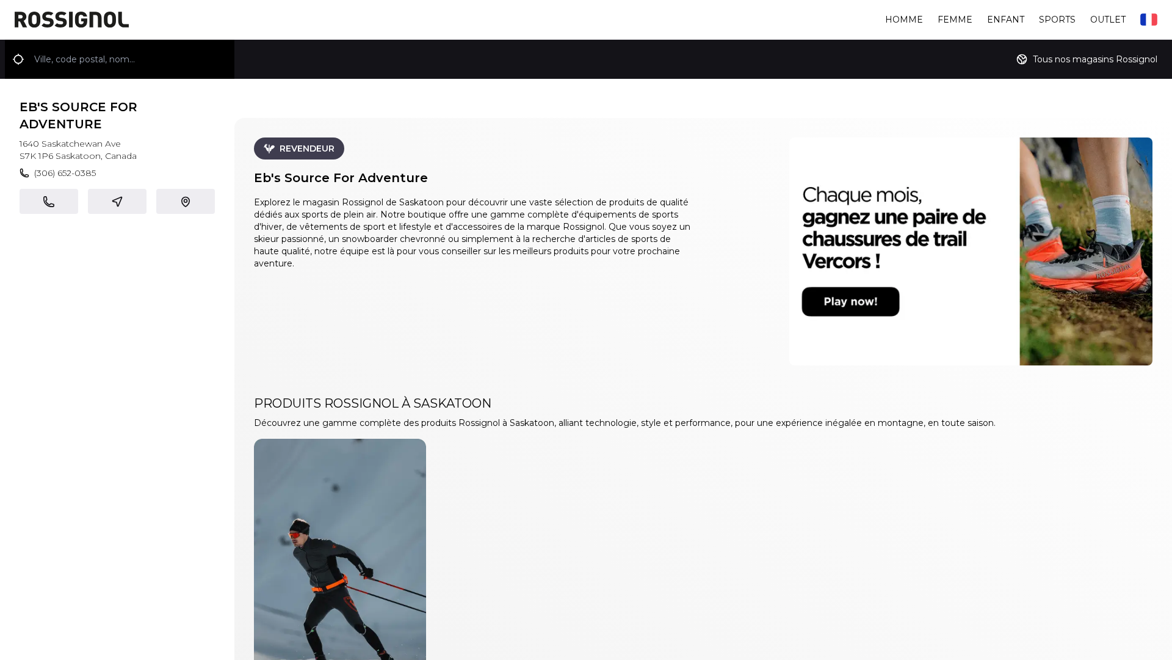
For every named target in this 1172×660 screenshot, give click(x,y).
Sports (1057, 19)
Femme (955, 19)
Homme (904, 19)
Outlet (1108, 19)
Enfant (1005, 19)
